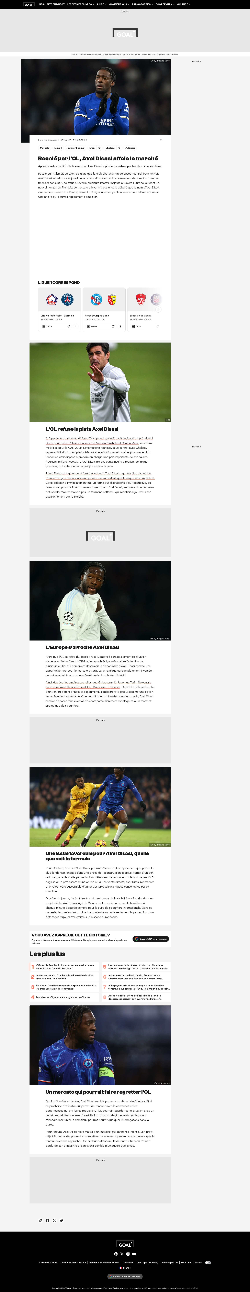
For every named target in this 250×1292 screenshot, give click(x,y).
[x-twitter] (122, 1254)
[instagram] (128, 1254)
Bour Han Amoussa (47, 140)
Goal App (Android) (147, 1262)
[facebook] (116, 1254)
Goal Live (186, 1262)
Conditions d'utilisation (73, 1262)
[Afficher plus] (76, 326)
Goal (69, 1288)
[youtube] (134, 1254)
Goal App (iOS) (169, 1262)
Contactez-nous (48, 1262)
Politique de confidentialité (104, 1262)
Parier (198, 1262)
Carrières (128, 1262)
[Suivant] (158, 310)
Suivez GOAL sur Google (153, 938)
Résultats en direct (52, 4)
